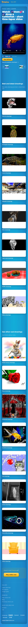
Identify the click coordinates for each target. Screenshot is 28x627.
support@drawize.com (8, 620)
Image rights (5, 591)
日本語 (10, 617)
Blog (3, 599)
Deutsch (16, 615)
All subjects (5, 589)
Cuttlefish (13, 8)
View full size (7, 59)
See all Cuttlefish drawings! (9, 62)
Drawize (4, 8)
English (11, 615)
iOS (3, 609)
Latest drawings (6, 587)
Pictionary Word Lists (7, 601)
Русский (5, 617)
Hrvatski (22, 615)
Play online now (11, 574)
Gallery (8, 8)
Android (4, 607)
